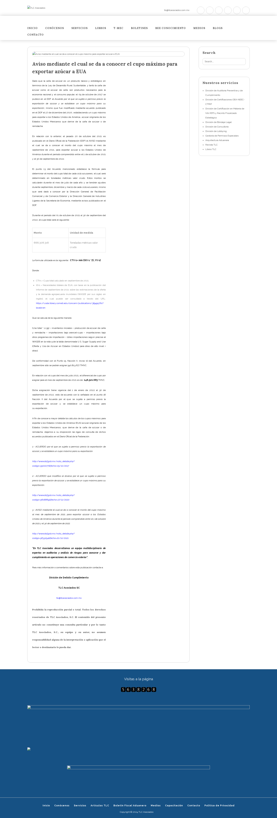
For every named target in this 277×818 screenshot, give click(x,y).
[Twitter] (200, 10)
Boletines (139, 28)
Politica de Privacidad (219, 805)
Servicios (79, 28)
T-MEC (118, 28)
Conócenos (54, 28)
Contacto (35, 35)
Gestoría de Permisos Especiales (222, 135)
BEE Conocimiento (170, 28)
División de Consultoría (217, 126)
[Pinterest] (219, 10)
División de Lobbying (216, 131)
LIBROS (100, 28)
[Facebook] (209, 10)
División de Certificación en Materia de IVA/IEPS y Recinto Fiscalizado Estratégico (224, 113)
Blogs (218, 28)
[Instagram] (237, 10)
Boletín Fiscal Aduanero (129, 805)
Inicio (32, 28)
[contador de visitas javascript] (138, 689)
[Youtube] (228, 10)
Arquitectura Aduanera (217, 140)
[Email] (246, 10)
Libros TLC (210, 149)
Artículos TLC (100, 805)
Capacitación (174, 805)
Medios (199, 28)
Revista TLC (211, 144)
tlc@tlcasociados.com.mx (176, 10)
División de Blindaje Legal (218, 122)
